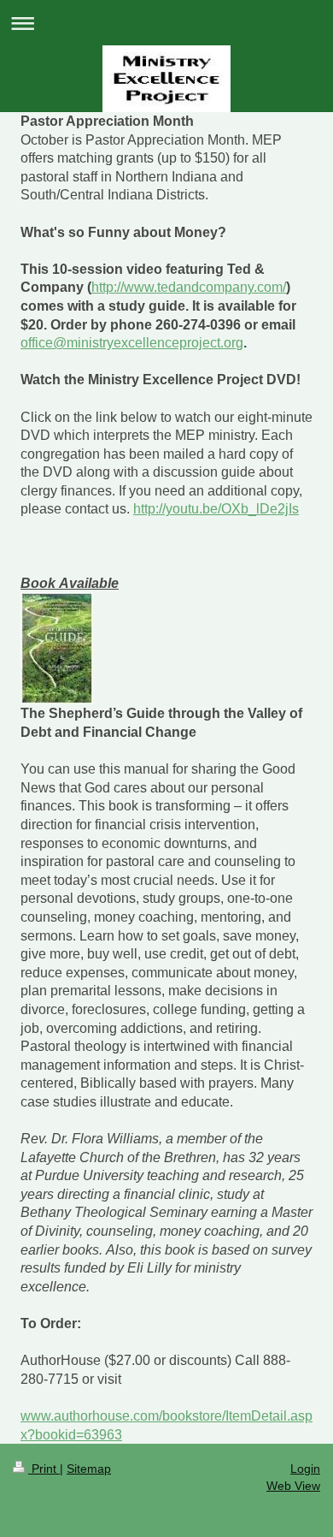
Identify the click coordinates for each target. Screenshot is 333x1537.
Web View (293, 1485)
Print (44, 1468)
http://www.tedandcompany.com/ (188, 287)
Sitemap (89, 1468)
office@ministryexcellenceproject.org (131, 342)
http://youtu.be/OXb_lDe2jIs (216, 508)
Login (305, 1468)
